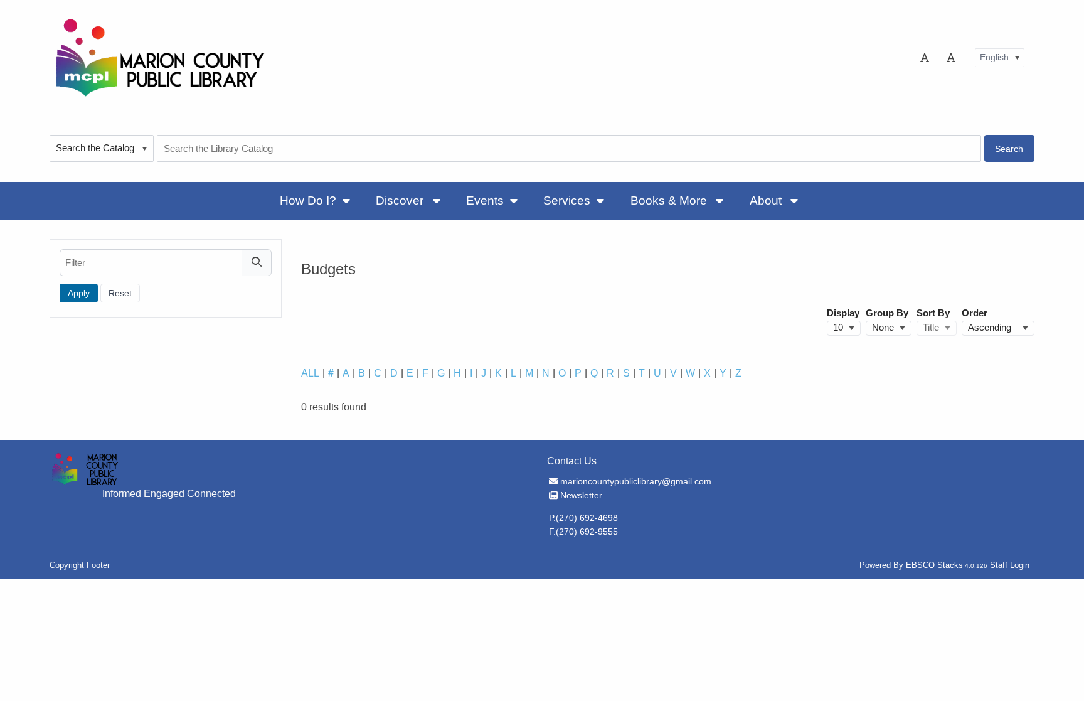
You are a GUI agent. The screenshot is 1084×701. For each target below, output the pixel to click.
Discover (401, 200)
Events (485, 200)
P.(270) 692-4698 (583, 518)
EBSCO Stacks (934, 565)
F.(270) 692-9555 (583, 532)
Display (843, 313)
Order (974, 313)
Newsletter (581, 495)
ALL (310, 373)
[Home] (159, 57)
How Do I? (308, 200)
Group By (887, 313)
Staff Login (1009, 565)
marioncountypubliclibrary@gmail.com (635, 481)
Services (566, 200)
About (767, 200)
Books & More (670, 200)
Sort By (933, 313)
